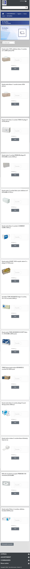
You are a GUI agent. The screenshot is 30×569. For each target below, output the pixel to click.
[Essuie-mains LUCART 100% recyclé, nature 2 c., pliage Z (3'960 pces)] (6, 271)
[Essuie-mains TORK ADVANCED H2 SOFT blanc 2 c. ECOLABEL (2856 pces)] (6, 342)
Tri (1, 42)
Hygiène (19, 13)
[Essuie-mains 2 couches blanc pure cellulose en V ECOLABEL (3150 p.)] (6, 200)
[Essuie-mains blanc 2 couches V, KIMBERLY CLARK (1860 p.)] (6, 236)
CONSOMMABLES (10, 13)
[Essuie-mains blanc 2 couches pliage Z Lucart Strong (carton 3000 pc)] (6, 413)
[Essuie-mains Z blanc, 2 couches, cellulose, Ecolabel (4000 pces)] (6, 519)
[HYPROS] (8, 2)
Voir (15, 68)
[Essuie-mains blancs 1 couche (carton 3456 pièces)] (6, 94)
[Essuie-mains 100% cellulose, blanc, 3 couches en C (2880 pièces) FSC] (6, 59)
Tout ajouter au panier (7, 544)
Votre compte (23, 1)
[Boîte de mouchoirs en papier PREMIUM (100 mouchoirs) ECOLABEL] (6, 483)
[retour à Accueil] (3, 14)
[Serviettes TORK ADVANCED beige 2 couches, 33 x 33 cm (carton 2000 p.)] (6, 306)
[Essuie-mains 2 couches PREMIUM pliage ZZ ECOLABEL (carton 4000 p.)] (6, 165)
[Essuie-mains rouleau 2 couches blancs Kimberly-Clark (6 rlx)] (6, 448)
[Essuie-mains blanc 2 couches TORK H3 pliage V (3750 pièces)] (6, 129)
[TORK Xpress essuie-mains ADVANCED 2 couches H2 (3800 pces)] (6, 377)
